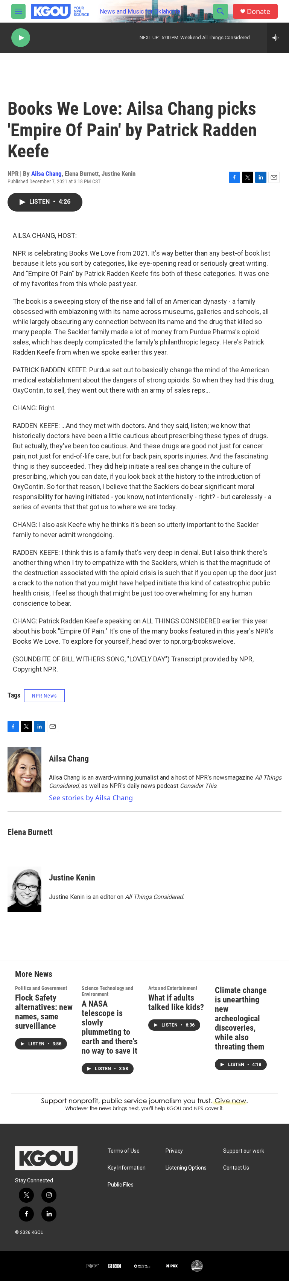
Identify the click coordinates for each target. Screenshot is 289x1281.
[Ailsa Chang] (24, 769)
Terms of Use (124, 1151)
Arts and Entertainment (172, 988)
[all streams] (278, 38)
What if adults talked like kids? (176, 1002)
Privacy (174, 1151)
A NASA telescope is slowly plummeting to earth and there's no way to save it (110, 1027)
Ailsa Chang (46, 173)
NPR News (44, 696)
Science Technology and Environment (107, 991)
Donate (258, 11)
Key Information (127, 1168)
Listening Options (186, 1168)
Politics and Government (41, 988)
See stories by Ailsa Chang (91, 797)
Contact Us (236, 1168)
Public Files (121, 1185)
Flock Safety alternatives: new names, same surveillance (44, 1012)
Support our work (243, 1151)
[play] (21, 38)
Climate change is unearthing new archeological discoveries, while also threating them (241, 1018)
